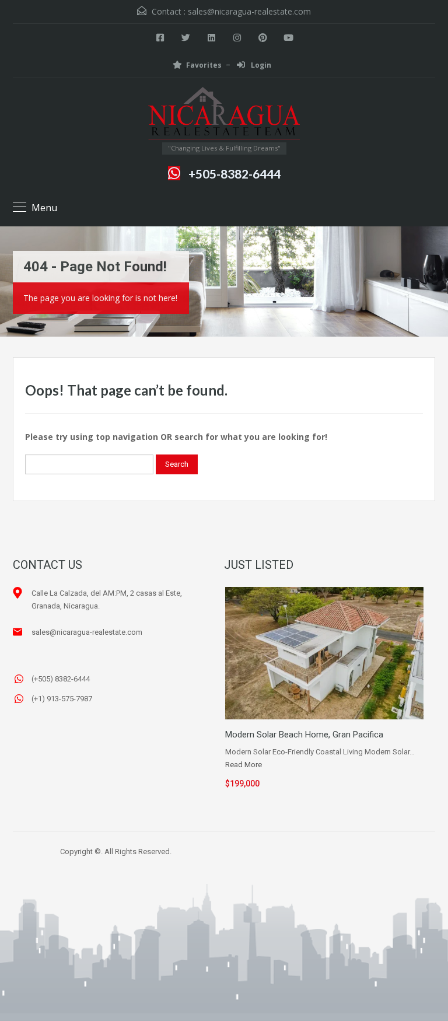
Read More (243, 764)
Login (260, 65)
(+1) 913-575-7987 (62, 698)
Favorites (204, 65)
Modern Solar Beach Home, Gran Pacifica (304, 734)
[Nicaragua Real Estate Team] (224, 114)
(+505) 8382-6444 (61, 678)
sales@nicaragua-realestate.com (249, 11)
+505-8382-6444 (234, 173)
